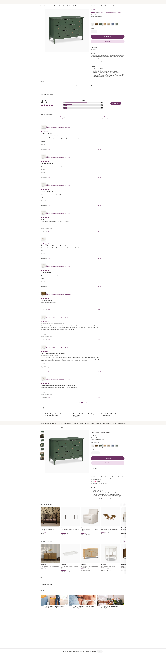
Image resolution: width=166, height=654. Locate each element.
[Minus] (92, 453)
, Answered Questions (109, 12)
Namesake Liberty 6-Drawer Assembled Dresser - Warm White (58, 127)
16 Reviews (101, 12)
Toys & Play (60, 1)
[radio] (42, 10)
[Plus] (98, 453)
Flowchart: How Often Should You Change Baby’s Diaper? (83, 414)
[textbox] (83, 87)
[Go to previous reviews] (79, 402)
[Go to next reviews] (86, 402)
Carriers (92, 1)
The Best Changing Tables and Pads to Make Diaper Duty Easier (54, 414)
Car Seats (87, 1)
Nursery (54, 1)
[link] (93, 24)
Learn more (58, 89)
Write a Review (117, 12)
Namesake (93, 9)
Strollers (82, 1)
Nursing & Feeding (68, 1)
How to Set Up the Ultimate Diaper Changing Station (110, 414)
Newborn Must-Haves (48, 5)
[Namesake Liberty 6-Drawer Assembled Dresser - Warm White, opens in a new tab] (43, 127)
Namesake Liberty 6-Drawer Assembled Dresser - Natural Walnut (58, 294)
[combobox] (51, 117)
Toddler (68, 5)
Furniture (80, 5)
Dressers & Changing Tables (89, 5)
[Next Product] (124, 504)
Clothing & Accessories (45, 1)
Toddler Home (74, 5)
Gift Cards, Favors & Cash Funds (120, 1)
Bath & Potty (98, 1)
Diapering (76, 1)
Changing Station (62, 5)
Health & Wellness (107, 1)
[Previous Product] (121, 504)
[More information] (103, 438)
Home (41, 5)
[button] (83, 102)
